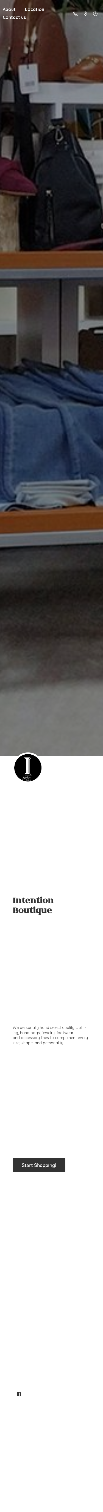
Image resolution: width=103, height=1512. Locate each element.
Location (34, 9)
